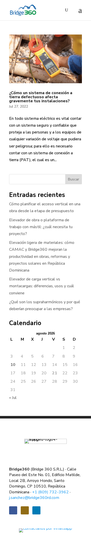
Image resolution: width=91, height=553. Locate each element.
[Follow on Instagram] (25, 510)
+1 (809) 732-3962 (50, 492)
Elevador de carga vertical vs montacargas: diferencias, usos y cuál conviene (41, 286)
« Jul (13, 397)
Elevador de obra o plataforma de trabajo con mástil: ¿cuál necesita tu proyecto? (41, 227)
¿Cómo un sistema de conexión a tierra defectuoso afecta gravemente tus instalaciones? (40, 97)
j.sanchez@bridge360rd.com (34, 497)
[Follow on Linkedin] (36, 510)
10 (12, 364)
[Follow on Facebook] (13, 510)
